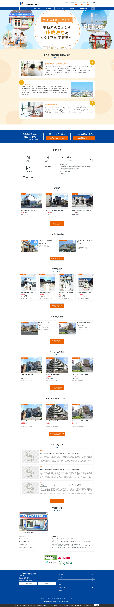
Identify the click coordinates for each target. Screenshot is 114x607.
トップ (25, 8)
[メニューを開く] (92, 8)
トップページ (61, 574)
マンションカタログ (46, 598)
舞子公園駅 (72, 168)
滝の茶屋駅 (87, 166)
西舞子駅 (67, 168)
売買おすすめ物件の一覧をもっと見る (57, 306)
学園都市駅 (71, 166)
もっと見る (57, 500)
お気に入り (48, 166)
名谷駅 (82, 166)
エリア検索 (24, 157)
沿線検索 (32, 157)
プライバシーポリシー (61, 598)
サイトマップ (70, 598)
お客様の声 (60, 581)
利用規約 (53, 598)
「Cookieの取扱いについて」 (79, 605)
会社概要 (72, 8)
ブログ (59, 584)
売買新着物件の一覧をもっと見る (57, 224)
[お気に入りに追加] (39, 195)
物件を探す (37, 8)
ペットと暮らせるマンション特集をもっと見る (57, 434)
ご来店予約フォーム (84, 138)
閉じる (96, 605)
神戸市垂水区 (63, 173)
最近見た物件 (30, 177)
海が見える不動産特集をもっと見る (57, 341)
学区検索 (32, 160)
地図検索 (24, 160)
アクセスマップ (61, 587)
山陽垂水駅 (77, 166)
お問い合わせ (83, 8)
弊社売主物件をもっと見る (57, 258)
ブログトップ (60, 8)
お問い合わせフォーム (57, 138)
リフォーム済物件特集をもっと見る (57, 388)
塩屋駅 (77, 168)
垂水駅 (62, 166)
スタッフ (60, 577)
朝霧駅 (62, 168)
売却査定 (48, 8)
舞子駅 (66, 166)
